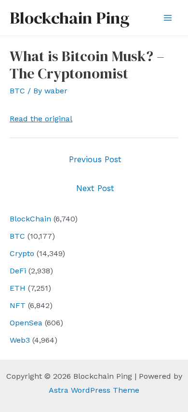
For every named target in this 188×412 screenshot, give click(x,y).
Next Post (95, 188)
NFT (18, 305)
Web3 (20, 340)
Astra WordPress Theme (94, 390)
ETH (18, 288)
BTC (17, 236)
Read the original (41, 118)
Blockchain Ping (69, 17)
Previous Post (95, 159)
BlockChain (30, 218)
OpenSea (26, 322)
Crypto (22, 253)
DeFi (18, 270)
